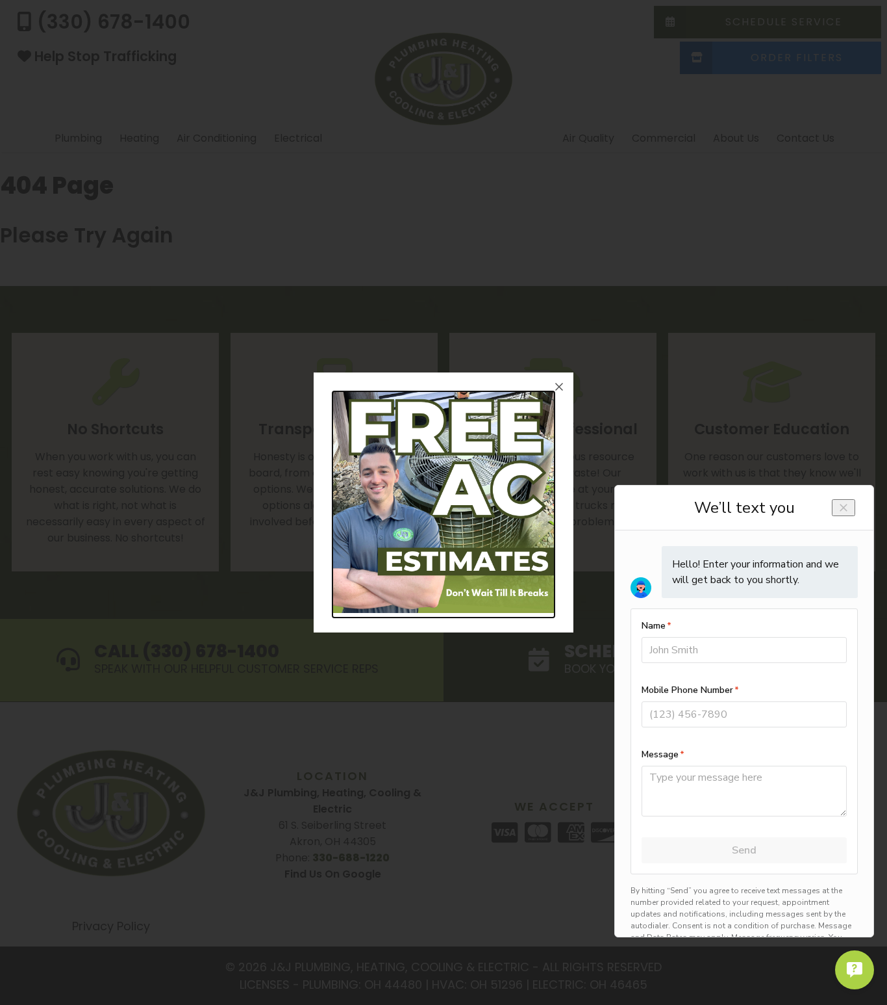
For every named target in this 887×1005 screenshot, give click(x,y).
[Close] (559, 386)
